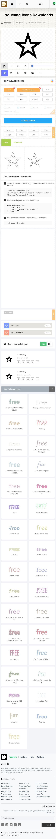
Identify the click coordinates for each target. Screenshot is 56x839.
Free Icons (23, 757)
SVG (9, 90)
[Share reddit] (6, 824)
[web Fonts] (52, 389)
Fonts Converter (7, 786)
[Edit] (23, 362)
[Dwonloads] (32, 362)
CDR (34, 95)
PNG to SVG (5, 783)
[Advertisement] (28, 268)
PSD (47, 95)
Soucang (8, 312)
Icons (6, 142)
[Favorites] (28, 362)
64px (33, 130)
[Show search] (19, 4)
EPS (21, 95)
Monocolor (8, 23)
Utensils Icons (6, 794)
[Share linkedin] (19, 824)
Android (35, 99)
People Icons (6, 791)
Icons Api (40, 794)
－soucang (21, 354)
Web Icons (40, 757)
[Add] (18, 362)
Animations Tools (25, 786)
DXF (9, 99)
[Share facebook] (2, 824)
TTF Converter (42, 783)
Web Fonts (13, 757)
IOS (47, 99)
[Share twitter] (11, 824)
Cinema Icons (41, 791)
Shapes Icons (24, 794)
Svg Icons (4, 4)
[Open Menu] (27, 4)
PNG (47, 90)
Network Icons (24, 791)
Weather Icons (42, 789)
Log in (40, 4)
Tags (32, 757)
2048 (46, 135)
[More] (37, 362)
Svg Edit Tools (24, 783)
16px (9, 130)
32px (21, 130)
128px (46, 130)
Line (21, 99)
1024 (34, 135)
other (21, 23)
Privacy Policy (6, 799)
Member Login (6, 797)
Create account (24, 797)
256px (9, 135)
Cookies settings (25, 799)
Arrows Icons (23, 789)
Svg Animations (42, 786)
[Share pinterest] (15, 824)
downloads (28, 120)
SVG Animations (28, 90)
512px (21, 135)
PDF (9, 95)
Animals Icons (6, 789)
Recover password (43, 797)
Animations (18, 142)
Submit (48, 825)
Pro (32, 73)
